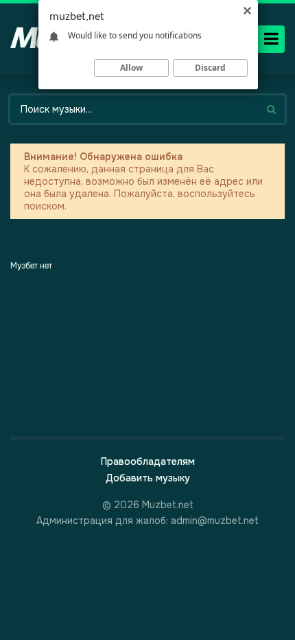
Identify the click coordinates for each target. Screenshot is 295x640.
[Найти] (271, 109)
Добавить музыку (148, 478)
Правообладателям (148, 461)
